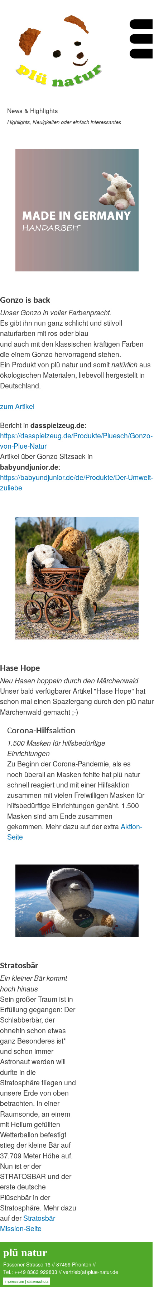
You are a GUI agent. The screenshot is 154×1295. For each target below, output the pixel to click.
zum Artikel (17, 406)
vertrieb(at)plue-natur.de (90, 1271)
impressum (14, 1281)
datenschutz (38, 1281)
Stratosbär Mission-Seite (27, 1223)
